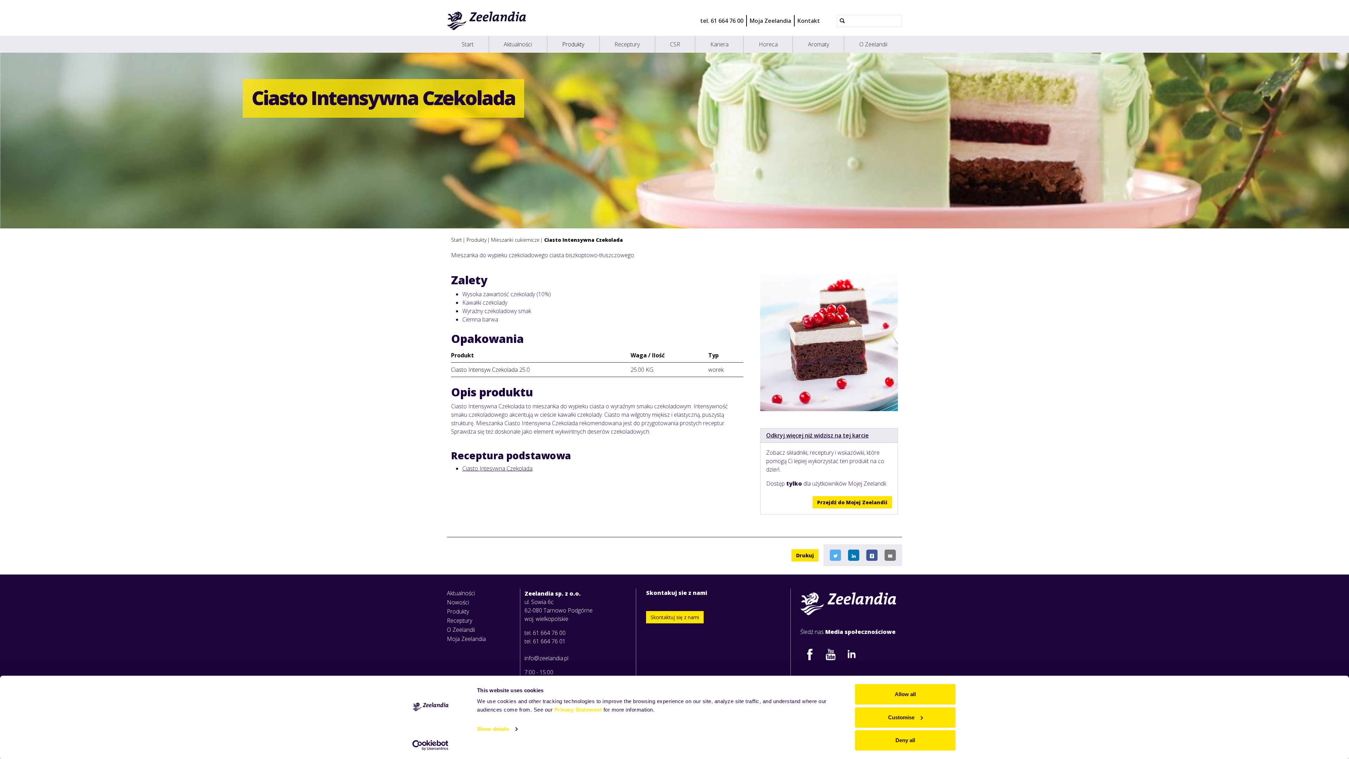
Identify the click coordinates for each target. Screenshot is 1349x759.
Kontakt (808, 21)
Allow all (905, 694)
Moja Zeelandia (770, 21)
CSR (675, 44)
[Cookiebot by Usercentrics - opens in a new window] (430, 745)
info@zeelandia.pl (546, 658)
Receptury (627, 44)
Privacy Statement (578, 710)
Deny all (905, 740)
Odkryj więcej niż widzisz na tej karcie (817, 435)
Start (468, 44)
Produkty (573, 44)
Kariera (719, 44)
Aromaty (818, 44)
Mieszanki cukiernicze (515, 239)
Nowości (458, 602)
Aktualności (518, 44)
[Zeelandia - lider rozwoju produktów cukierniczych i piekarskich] (487, 20)
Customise (901, 717)
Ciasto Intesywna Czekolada (497, 468)
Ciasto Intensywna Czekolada (583, 239)
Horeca (768, 44)
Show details (493, 729)
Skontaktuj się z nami (675, 617)
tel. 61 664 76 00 (721, 21)
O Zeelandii (873, 44)
